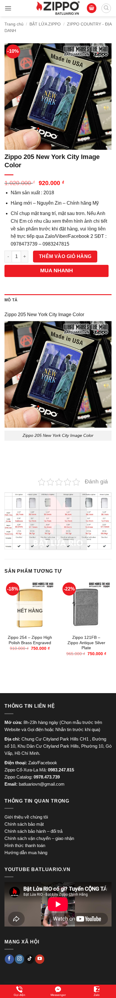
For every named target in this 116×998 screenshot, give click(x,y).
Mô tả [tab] (10, 300)
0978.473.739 (47, 776)
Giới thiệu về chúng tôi (26, 816)
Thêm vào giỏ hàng (65, 256)
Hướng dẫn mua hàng (25, 852)
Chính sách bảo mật (24, 824)
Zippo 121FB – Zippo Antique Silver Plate (86, 642)
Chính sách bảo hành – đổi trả (33, 831)
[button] (8, 8)
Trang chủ (13, 24)
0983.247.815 (61, 769)
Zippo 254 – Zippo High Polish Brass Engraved (30, 640)
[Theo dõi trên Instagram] (19, 959)
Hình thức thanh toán (24, 845)
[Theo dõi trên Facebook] (9, 959)
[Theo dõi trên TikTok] (29, 959)
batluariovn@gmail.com (42, 784)
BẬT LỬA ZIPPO (45, 24)
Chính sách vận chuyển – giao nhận (39, 838)
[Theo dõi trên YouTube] (39, 959)
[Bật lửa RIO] (58, 8)
